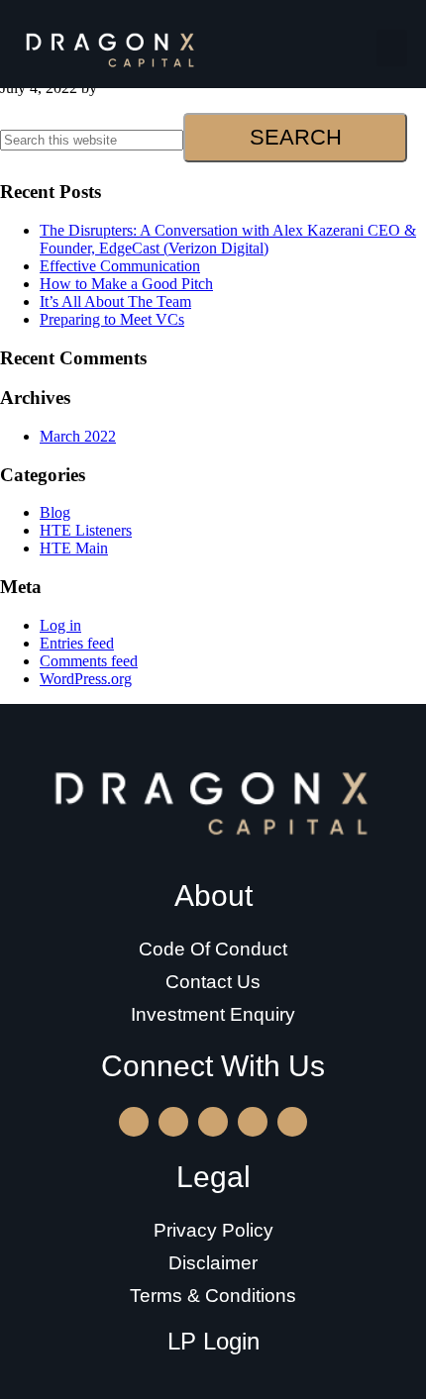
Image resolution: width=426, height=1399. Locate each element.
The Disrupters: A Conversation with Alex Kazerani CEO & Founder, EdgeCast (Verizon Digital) (228, 239)
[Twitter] (213, 1122)
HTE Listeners (86, 530)
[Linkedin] (173, 1122)
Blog (55, 512)
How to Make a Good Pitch (126, 283)
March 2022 (78, 436)
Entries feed (77, 643)
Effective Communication (120, 265)
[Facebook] (252, 1122)
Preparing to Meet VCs (112, 319)
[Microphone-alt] (292, 1122)
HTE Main (74, 548)
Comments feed (89, 660)
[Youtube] (134, 1122)
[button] (392, 48)
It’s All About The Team (115, 301)
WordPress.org (86, 678)
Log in (60, 625)
